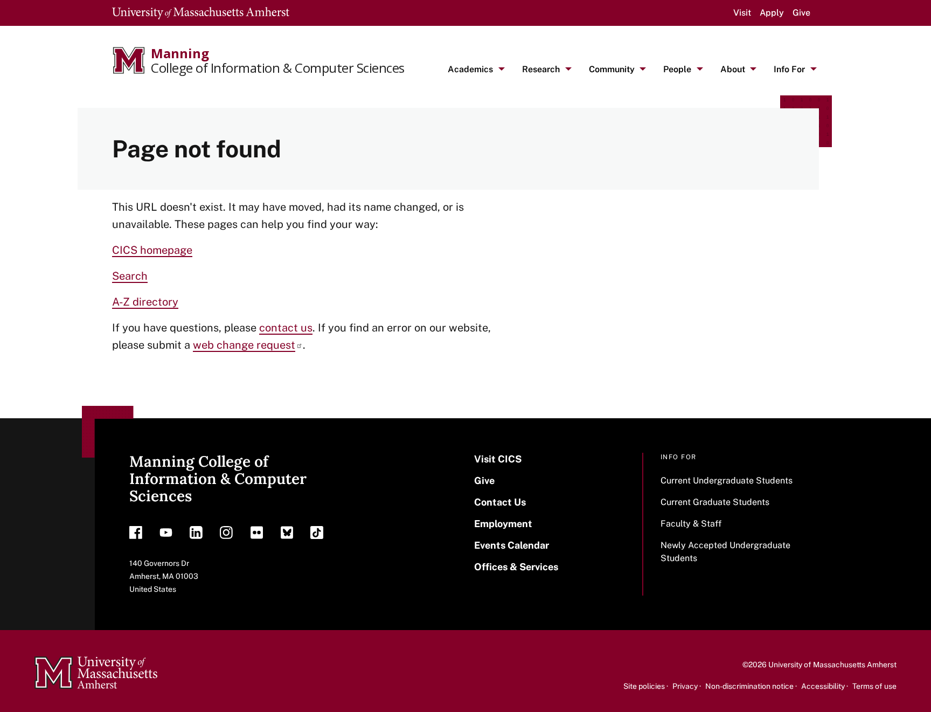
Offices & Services (516, 566)
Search (130, 275)
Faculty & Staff (691, 524)
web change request (244, 344)
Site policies (644, 686)
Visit (742, 13)
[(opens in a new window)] (135, 535)
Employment (503, 523)
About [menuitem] (732, 69)
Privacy (685, 686)
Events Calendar (511, 545)
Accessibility (823, 686)
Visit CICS (498, 459)
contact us (285, 327)
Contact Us (500, 502)
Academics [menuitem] (470, 69)
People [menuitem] (677, 69)
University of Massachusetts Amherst (832, 664)
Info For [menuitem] (789, 69)
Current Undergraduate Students (727, 480)
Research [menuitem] (541, 69)
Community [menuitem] (612, 69)
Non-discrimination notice (749, 686)
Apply (772, 13)
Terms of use (874, 686)
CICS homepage (152, 250)
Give (801, 13)
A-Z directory (145, 301)
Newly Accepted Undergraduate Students (725, 551)
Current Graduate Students (715, 502)
